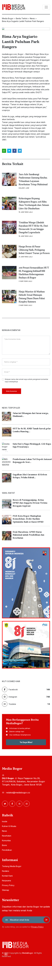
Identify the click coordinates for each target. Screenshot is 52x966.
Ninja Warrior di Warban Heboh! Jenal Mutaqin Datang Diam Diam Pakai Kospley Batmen (32, 296)
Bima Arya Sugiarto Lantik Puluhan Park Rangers (20, 41)
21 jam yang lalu (26, 257)
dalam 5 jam (24, 188)
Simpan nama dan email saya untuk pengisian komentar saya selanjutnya (26, 380)
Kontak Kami (7, 876)
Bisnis (4, 845)
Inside (4, 821)
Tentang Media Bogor (11, 866)
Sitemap (5, 890)
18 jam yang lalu (26, 236)
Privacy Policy (8, 885)
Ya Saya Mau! (26, 742)
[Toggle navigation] (46, 7)
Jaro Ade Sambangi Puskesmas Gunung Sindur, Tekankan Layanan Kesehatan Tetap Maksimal (33, 179)
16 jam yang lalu (26, 212)
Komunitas (6, 840)
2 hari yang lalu (25, 281)
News (4, 831)
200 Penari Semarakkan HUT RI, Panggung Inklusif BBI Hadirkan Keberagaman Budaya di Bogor (34, 272)
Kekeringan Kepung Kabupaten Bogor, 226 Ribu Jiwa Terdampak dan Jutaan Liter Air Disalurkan (34, 203)
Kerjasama (6, 880)
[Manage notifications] (6, 954)
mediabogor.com (9, 54)
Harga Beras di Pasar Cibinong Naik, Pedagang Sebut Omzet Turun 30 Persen (34, 250)
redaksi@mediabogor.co (18, 792)
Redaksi (5, 871)
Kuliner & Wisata (9, 826)
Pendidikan (7, 850)
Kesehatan (6, 836)
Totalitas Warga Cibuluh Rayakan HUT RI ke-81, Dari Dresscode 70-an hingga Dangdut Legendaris (33, 227)
